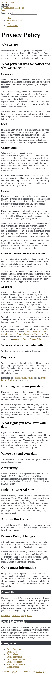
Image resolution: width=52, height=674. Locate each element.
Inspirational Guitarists (16, 664)
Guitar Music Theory (16, 659)
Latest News (12, 25)
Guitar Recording (14, 662)
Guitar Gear (12, 652)
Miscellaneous (13, 667)
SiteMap (40, 671)
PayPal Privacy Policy (23, 378)
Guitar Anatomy (14, 649)
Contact (10, 23)
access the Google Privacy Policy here (30, 339)
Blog (9, 18)
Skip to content (7, 2)
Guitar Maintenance (15, 654)
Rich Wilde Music (14, 20)
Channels (16, 615)
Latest (29, 615)
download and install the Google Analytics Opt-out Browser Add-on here (23, 333)
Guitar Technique (14, 657)
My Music (5, 615)
